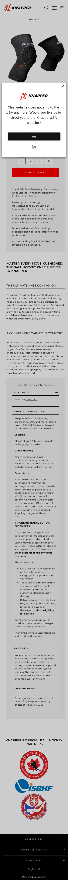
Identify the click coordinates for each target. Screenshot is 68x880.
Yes (34, 136)
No (34, 146)
